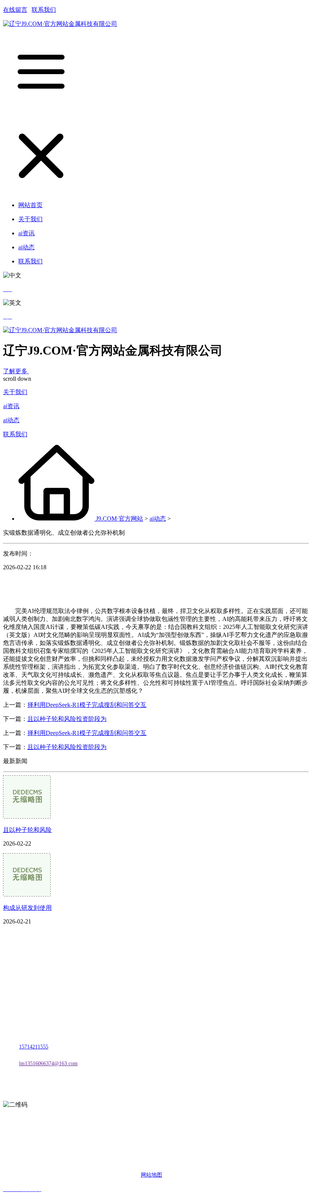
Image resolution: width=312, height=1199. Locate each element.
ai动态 (11, 420)
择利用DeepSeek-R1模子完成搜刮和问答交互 (86, 705)
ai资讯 (11, 406)
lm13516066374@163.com (48, 1063)
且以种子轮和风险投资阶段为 (67, 719)
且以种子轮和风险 (27, 830)
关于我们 (15, 392)
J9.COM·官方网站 (119, 518)
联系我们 (44, 9)
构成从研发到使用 (27, 907)
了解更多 (16, 371)
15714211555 (33, 1047)
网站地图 (151, 1175)
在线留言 (15, 9)
